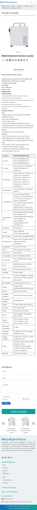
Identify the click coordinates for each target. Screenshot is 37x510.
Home (4, 465)
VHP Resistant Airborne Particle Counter (20, 430)
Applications (6, 473)
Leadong (26, 508)
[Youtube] (8, 458)
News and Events (7, 480)
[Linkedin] (3, 458)
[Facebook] (6, 458)
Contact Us (6, 483)
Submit (6, 403)
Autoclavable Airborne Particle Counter (6, 430)
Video (4, 477)
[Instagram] (11, 458)
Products (5, 468)
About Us (5, 470)
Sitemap (16, 508)
